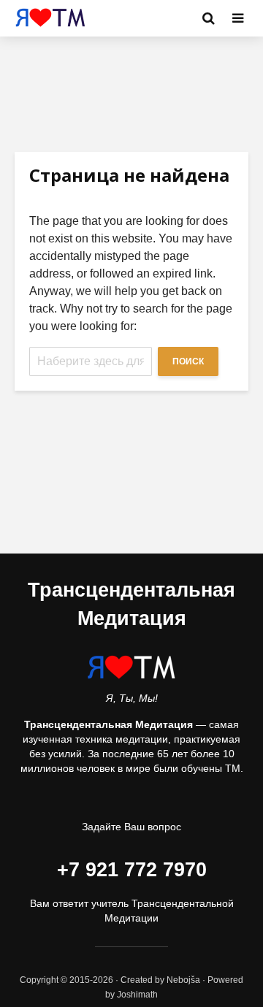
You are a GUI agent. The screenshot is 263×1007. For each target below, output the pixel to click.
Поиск (188, 361)
